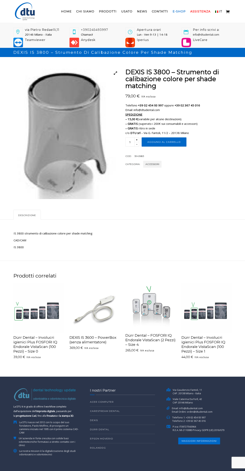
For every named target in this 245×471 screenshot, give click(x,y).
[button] (113, 74)
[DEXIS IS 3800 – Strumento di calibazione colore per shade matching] (66, 134)
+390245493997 (94, 30)
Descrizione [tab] (27, 215)
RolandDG (98, 447)
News (142, 11)
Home (66, 11)
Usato (126, 11)
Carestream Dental (105, 411)
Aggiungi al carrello (164, 141)
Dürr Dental (99, 429)
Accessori (152, 164)
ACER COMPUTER (102, 401)
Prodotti (108, 11)
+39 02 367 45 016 (196, 421)
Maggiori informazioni (199, 440)
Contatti (160, 11)
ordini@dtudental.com (199, 411)
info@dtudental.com (206, 34)
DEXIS (94, 420)
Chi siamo (85, 11)
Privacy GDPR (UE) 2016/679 (208, 430)
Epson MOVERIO (101, 438)
